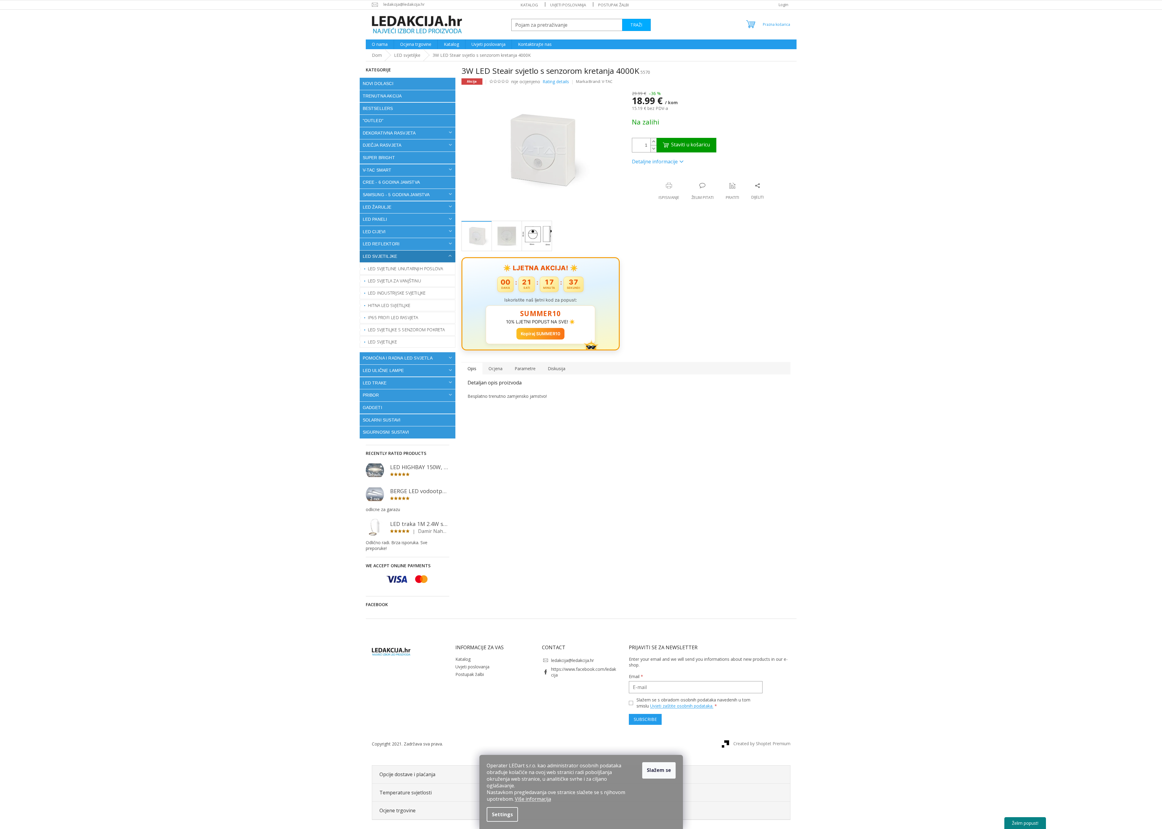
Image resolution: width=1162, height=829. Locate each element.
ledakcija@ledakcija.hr (572, 660)
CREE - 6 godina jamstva (391, 182)
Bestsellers (378, 108)
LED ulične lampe (383, 370)
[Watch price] (732, 191)
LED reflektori (381, 243)
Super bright (379, 157)
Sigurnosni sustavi (386, 432)
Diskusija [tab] (556, 368)
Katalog (529, 5)
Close (671, 179)
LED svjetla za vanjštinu (394, 281)
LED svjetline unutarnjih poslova (405, 268)
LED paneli (375, 219)
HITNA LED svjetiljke (389, 305)
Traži (636, 25)
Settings (502, 814)
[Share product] (757, 191)
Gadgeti (372, 407)
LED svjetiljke (380, 256)
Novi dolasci (378, 83)
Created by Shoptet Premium (761, 743)
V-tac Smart (377, 170)
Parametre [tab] (525, 368)
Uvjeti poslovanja (568, 5)
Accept (659, 770)
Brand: (600, 81)
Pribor (371, 395)
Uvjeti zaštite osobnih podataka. (681, 706)
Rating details (556, 81)
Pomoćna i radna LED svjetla (398, 358)
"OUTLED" (373, 120)
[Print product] (669, 191)
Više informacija (533, 799)
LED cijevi (374, 231)
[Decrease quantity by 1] (653, 148)
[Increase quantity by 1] (653, 141)
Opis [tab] (472, 368)
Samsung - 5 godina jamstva (396, 194)
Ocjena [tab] (495, 368)
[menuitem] (380, 44)
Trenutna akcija (382, 96)
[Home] (377, 55)
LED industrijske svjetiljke (397, 293)
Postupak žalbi (613, 5)
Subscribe (645, 719)
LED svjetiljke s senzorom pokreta (406, 330)
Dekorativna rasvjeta (389, 133)
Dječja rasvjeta (382, 145)
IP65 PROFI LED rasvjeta (393, 317)
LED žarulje (377, 207)
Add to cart (686, 145)
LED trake (375, 382)
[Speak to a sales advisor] (702, 191)
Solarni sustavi (382, 420)
